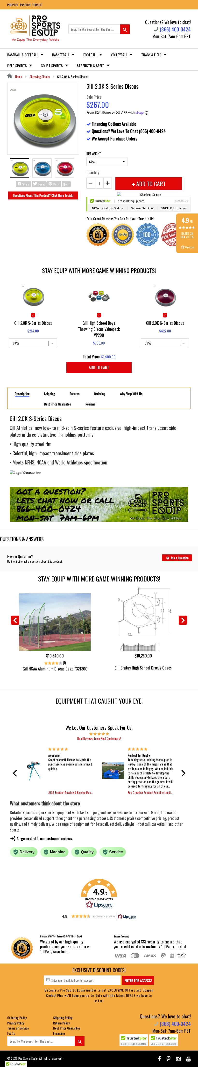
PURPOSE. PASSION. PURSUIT (25, 4)
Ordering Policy (17, 1017)
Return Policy (61, 1022)
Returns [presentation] (74, 393)
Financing (59, 1033)
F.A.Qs (11, 1033)
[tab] (22, 393)
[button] (16, 773)
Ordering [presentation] (99, 393)
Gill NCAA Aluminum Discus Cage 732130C (55, 669)
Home (18, 76)
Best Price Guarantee (66, 1027)
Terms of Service (18, 1027)
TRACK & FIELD (151, 54)
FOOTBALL (90, 54)
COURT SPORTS (52, 65)
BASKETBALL (61, 54)
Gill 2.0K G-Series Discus (165, 323)
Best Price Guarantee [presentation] (57, 404)
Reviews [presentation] (90, 404)
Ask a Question (179, 557)
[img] (99, 733)
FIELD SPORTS (17, 65)
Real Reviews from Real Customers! (99, 738)
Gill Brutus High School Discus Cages (143, 668)
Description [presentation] (22, 393)
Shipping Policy (62, 1017)
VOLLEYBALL (119, 54)
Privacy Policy (15, 1022)
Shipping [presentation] (49, 393)
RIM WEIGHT (93, 153)
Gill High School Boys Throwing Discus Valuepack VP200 (99, 329)
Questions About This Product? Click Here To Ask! (43, 195)
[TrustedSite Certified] (133, 1040)
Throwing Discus (39, 76)
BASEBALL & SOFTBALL (23, 54)
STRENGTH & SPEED (91, 65)
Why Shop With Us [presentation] (131, 393)
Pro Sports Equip (28, 1058)
